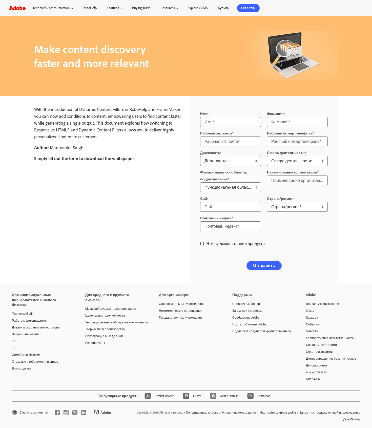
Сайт (204, 199)
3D (13, 348)
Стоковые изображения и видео (35, 361)
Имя (203, 114)
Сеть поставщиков (319, 352)
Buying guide (141, 8)
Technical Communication (51, 8)
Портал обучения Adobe (249, 324)
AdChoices (353, 419)
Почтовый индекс (216, 218)
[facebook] (57, 412)
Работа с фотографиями (30, 320)
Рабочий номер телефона (290, 133)
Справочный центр (246, 304)
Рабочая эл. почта (216, 133)
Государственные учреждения (181, 317)
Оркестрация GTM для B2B (104, 336)
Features (113, 8)
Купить (223, 8)
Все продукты (22, 368)
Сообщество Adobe (245, 317)
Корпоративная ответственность (330, 338)
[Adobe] (17, 8)
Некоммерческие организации (180, 311)
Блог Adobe (313, 379)
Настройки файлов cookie (278, 412)
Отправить (264, 265)
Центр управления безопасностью (331, 358)
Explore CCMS (198, 8)
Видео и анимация (25, 334)
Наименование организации (292, 172)
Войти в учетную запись (323, 304)
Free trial (248, 8)
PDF (14, 341)
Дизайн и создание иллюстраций (36, 327)
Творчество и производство (105, 329)
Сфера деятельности (286, 153)
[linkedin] (83, 412)
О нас (310, 311)
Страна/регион (280, 199)
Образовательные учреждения (181, 304)
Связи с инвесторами (321, 345)
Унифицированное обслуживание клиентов (114, 322)
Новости (312, 331)
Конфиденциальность (202, 412)
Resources (167, 8)
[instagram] (66, 412)
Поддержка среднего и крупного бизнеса (261, 331)
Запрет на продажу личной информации (328, 412)
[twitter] (74, 412)
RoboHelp (90, 8)
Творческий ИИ (22, 314)
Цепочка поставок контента (105, 315)
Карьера (312, 317)
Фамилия (275, 114)
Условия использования (238, 412)
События (312, 324)
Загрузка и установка (247, 311)
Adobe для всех (316, 372)
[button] (29, 412)
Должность (210, 153)
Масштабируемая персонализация (110, 308)
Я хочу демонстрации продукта (235, 243)
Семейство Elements (26, 355)
